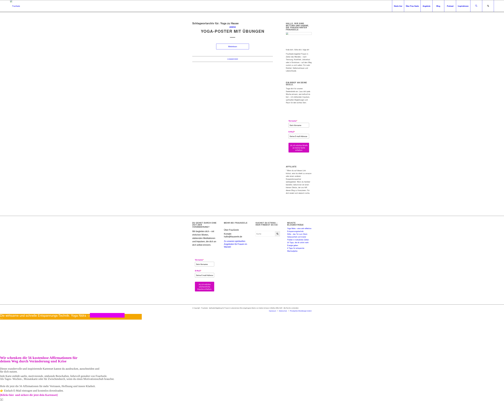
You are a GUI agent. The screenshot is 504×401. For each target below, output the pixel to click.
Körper (232, 27)
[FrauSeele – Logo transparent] (15, 6)
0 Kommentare (232, 59)
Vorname (292, 121)
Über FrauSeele (231, 230)
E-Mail (291, 131)
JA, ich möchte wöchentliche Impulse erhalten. (204, 286)
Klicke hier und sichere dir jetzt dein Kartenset (29, 395)
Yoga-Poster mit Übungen (232, 31)
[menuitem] (398, 6)
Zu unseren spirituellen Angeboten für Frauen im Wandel (235, 244)
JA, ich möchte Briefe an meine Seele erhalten (299, 147)
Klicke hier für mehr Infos (107, 315)
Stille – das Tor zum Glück (297, 234)
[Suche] (488, 6)
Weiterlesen (232, 46)
